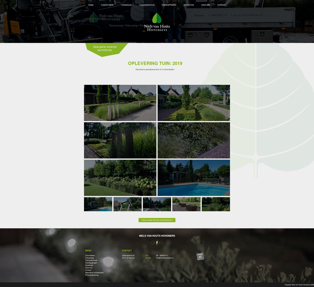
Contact (221, 5)
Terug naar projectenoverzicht (157, 220)
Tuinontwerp (107, 5)
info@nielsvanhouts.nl (164, 258)
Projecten (189, 5)
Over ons (205, 5)
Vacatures (89, 265)
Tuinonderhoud (146, 5)
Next (311, 21)
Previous (2, 21)
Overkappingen (169, 5)
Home (90, 5)
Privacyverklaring (91, 275)
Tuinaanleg (126, 5)
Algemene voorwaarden (94, 272)
